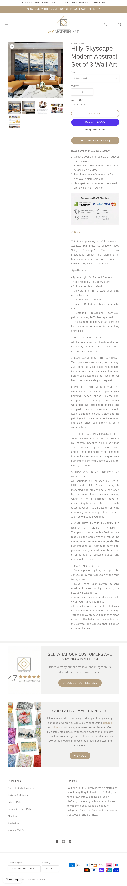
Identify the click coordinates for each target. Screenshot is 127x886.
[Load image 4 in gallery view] (57, 107)
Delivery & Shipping (18, 795)
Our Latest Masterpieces (21, 788)
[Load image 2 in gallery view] (28, 107)
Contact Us (14, 823)
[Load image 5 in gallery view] (14, 121)
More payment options (95, 130)
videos (57, 727)
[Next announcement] (121, 9)
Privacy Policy (15, 802)
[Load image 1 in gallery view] (14, 107)
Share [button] (77, 232)
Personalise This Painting (95, 140)
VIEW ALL (80, 755)
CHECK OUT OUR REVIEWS (80, 682)
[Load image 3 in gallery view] (42, 107)
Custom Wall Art (16, 830)
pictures (107, 723)
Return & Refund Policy (20, 809)
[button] (6, 24)
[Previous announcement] (6, 9)
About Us (13, 816)
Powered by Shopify (36, 879)
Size (73, 72)
